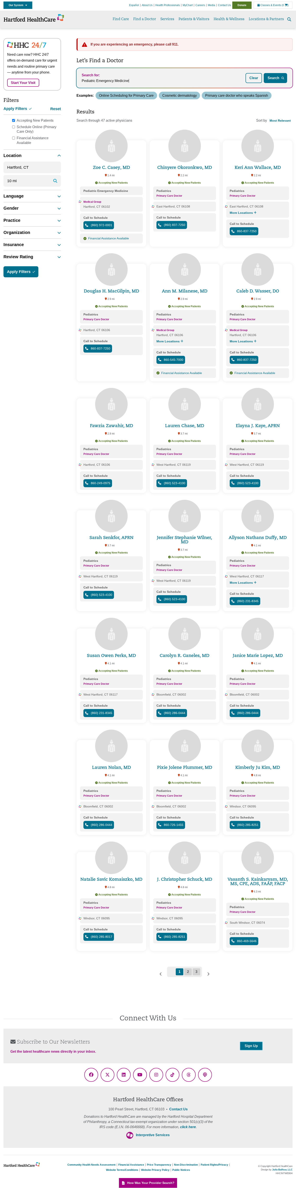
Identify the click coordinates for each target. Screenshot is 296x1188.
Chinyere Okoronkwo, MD (184, 168)
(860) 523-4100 (174, 483)
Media (211, 5)
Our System (17, 5)
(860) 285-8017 (101, 936)
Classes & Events (270, 5)
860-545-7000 (173, 359)
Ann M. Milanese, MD (184, 291)
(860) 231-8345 (247, 601)
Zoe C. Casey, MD (111, 168)
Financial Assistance (131, 1164)
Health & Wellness (229, 19)
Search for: (91, 75)
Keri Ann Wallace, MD (258, 168)
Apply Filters (15, 109)
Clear (253, 78)
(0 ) (285, 5)
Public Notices (181, 1170)
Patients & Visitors (194, 19)
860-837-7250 (246, 231)
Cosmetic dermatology (179, 95)
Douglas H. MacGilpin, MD (111, 291)
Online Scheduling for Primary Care (126, 95)
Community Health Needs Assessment (91, 1164)
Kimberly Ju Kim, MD (257, 768)
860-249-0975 (100, 483)
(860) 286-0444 (174, 713)
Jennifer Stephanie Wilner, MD (184, 540)
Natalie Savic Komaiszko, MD (111, 880)
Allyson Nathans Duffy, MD (258, 538)
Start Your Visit (23, 83)
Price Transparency (159, 1164)
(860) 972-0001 (101, 225)
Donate (241, 5)
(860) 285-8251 (247, 825)
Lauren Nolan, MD (111, 768)
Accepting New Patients (35, 120)
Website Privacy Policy (155, 1170)
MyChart (188, 5)
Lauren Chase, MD (184, 426)
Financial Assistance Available (33, 140)
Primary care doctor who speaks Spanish (236, 95)
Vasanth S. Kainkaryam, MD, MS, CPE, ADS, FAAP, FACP (258, 882)
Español (134, 5)
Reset (55, 109)
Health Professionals (167, 5)
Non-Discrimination (186, 1164)
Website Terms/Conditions (122, 1170)
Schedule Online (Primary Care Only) (36, 129)
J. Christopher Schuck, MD (184, 880)
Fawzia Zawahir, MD (111, 426)
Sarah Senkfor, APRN (111, 538)
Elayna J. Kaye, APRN (258, 426)
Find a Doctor (144, 19)
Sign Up (251, 1046)
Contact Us (224, 5)
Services (167, 19)
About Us (147, 5)
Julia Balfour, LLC (282, 1169)
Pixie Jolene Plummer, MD (184, 768)
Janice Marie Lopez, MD (258, 656)
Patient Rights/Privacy (214, 1164)
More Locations (242, 212)
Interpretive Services (153, 1135)
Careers (200, 5)
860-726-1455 (173, 825)
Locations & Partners (266, 19)
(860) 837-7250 (174, 225)
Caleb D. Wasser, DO (257, 291)
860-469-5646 (246, 941)
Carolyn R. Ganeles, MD (184, 656)
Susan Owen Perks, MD (111, 656)
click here (188, 1127)
